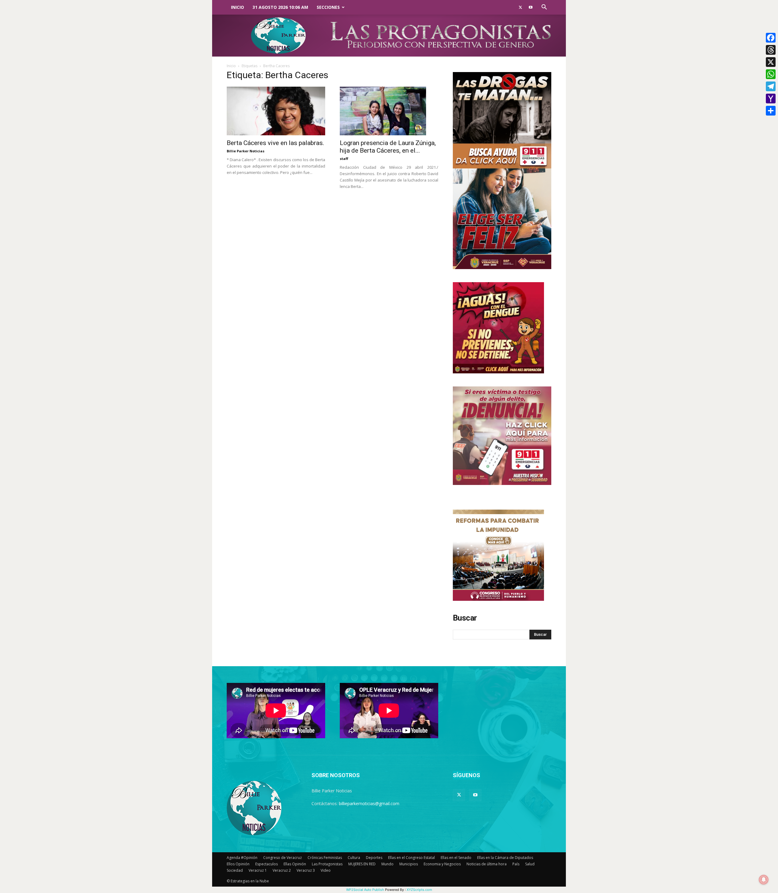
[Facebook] (771, 38)
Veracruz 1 (258, 870)
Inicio (237, 7)
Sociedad (235, 870)
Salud (530, 864)
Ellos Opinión (238, 864)
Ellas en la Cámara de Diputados (505, 857)
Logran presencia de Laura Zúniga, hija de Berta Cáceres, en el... (388, 146)
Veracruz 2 (282, 870)
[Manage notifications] (764, 879)
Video (326, 870)
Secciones (328, 7)
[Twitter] (520, 7)
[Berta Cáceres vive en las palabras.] (276, 111)
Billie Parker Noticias (245, 151)
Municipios (408, 864)
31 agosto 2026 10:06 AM (280, 7)
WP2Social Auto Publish (365, 890)
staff (344, 158)
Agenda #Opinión (242, 857)
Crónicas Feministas (325, 857)
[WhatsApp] (771, 74)
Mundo (387, 864)
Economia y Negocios (442, 864)
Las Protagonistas (327, 864)
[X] (771, 62)
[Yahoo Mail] (771, 98)
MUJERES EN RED (362, 864)
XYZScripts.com (419, 890)
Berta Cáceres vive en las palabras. (275, 143)
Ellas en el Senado (456, 857)
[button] (544, 8)
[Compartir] (771, 111)
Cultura (354, 857)
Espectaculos (266, 864)
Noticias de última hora (486, 864)
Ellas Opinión (295, 864)
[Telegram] (771, 86)
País (515, 864)
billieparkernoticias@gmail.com (369, 803)
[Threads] (771, 50)
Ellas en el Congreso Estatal (411, 857)
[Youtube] (530, 7)
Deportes (374, 857)
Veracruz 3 (306, 870)
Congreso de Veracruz (282, 857)
